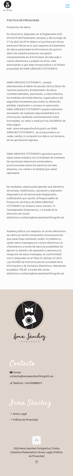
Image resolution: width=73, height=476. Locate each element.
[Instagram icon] (36, 462)
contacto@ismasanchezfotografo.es (42, 217)
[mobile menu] (67, 6)
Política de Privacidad (25, 419)
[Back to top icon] (36, 440)
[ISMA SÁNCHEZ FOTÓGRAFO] (7, 6)
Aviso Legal (19, 413)
